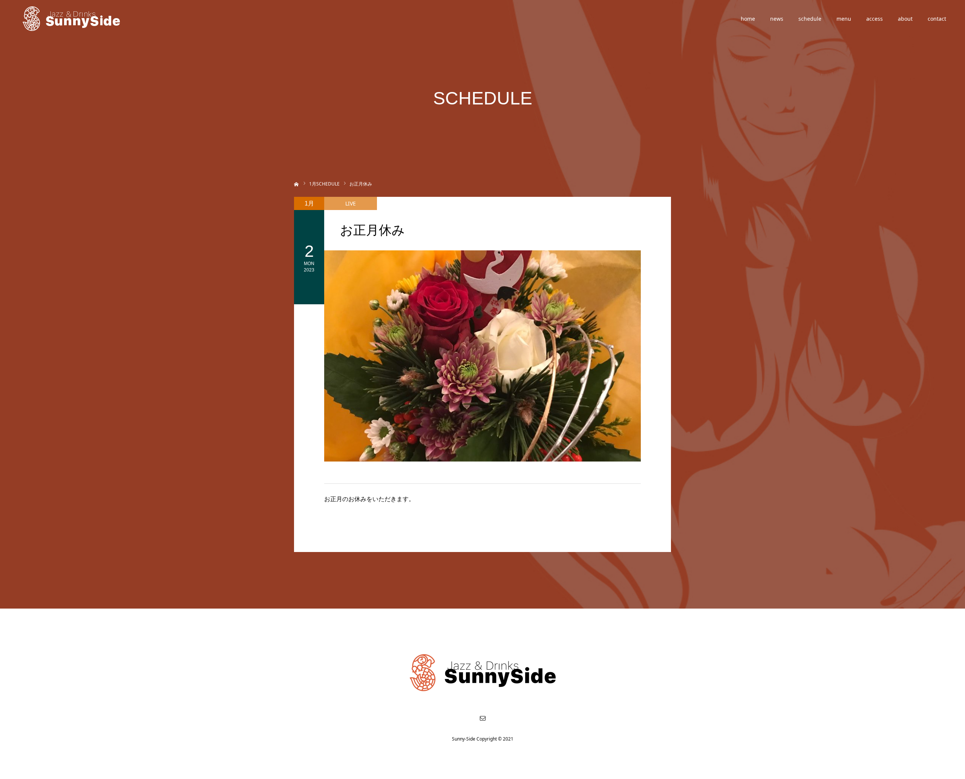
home (748, 18)
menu (843, 18)
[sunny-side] (72, 19)
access (874, 18)
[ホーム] (296, 183)
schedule (809, 18)
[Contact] (482, 718)
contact (937, 18)
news (776, 18)
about (905, 18)
